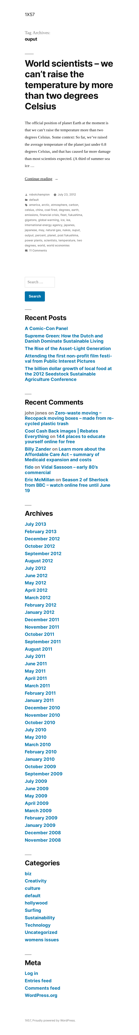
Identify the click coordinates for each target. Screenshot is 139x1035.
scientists (50, 240)
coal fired (51, 210)
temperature (66, 240)
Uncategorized (41, 932)
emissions (31, 215)
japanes (69, 225)
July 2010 (35, 729)
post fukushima (68, 235)
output (29, 235)
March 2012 (38, 597)
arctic (45, 205)
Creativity (36, 881)
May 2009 (36, 796)
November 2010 (42, 715)
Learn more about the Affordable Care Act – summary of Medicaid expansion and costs (65, 454)
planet (51, 235)
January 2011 (39, 700)
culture (32, 888)
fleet (63, 215)
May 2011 (35, 671)
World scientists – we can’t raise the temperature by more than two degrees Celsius (69, 85)
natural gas (53, 230)
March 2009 (38, 810)
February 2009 (41, 818)
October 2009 (40, 766)
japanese (31, 230)
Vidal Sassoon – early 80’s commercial (61, 469)
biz (28, 873)
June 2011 (36, 663)
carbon (73, 205)
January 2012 (39, 612)
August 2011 (38, 649)
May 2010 (36, 737)
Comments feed (42, 988)
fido (29, 467)
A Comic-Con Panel (46, 328)
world (41, 245)
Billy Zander (38, 449)
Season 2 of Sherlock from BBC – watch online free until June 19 (67, 485)
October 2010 (40, 722)
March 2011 (37, 685)
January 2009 (40, 825)
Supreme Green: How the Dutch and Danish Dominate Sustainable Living (64, 338)
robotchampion (39, 194)
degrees (64, 210)
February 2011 (40, 693)
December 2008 (43, 832)
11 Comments (38, 250)
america (34, 205)
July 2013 (35, 524)
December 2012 (42, 538)
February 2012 (40, 605)
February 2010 (41, 751)
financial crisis (49, 215)
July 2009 (36, 781)
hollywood (36, 903)
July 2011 (35, 656)
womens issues (42, 939)
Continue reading (41, 178)
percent (40, 235)
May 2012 (35, 582)
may (41, 230)
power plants (33, 240)
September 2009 (43, 773)
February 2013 (40, 531)
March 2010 (38, 744)
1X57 (30, 14)
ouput (76, 230)
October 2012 (40, 546)
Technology (38, 925)
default (34, 199)
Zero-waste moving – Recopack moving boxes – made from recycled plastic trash (69, 418)
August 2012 (39, 560)
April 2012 (36, 590)
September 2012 (43, 553)
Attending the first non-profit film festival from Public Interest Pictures (68, 358)
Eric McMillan (39, 479)
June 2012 (36, 575)
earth (75, 210)
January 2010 (40, 759)
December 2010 (42, 707)
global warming (48, 220)
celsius (29, 210)
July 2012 (35, 568)
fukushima (75, 215)
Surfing (33, 910)
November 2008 (43, 840)
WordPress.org (41, 995)
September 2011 (43, 641)
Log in (31, 973)
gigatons (31, 220)
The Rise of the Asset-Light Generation (68, 348)
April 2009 (37, 803)
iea (68, 220)
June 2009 (37, 788)
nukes (66, 230)
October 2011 (39, 634)
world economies (58, 245)
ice (63, 220)
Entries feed (38, 980)
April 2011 (36, 678)
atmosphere (59, 205)
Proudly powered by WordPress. (53, 1020)
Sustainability (40, 917)
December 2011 (42, 619)
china (39, 210)
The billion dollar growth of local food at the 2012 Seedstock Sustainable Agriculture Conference (68, 374)
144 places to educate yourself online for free (65, 439)
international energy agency (43, 225)
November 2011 (42, 627)
